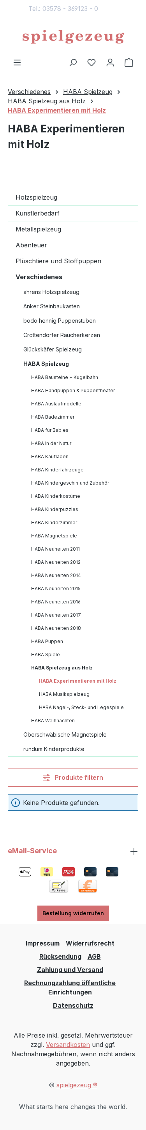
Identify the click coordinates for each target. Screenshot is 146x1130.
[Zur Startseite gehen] (73, 37)
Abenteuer (31, 245)
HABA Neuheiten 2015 (56, 588)
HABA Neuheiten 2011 (55, 549)
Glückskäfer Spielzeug (52, 349)
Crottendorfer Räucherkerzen (61, 335)
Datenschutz (73, 1005)
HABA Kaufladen (50, 456)
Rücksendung (60, 956)
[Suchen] (72, 62)
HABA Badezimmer (52, 417)
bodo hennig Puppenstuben (59, 320)
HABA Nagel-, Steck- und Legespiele (81, 707)
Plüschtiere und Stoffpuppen (58, 261)
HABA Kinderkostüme (55, 496)
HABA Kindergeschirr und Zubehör (70, 483)
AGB (94, 956)
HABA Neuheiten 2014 (56, 575)
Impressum (43, 943)
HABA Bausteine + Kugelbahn (64, 377)
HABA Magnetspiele (54, 536)
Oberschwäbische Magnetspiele (65, 734)
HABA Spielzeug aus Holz (62, 668)
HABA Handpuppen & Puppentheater (73, 390)
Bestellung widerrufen (73, 913)
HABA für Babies (50, 430)
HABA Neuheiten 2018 (56, 628)
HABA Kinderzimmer (54, 522)
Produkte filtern (78, 777)
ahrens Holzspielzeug (51, 292)
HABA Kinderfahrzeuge (57, 470)
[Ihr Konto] (110, 62)
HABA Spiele (45, 654)
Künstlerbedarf (38, 213)
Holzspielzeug (36, 197)
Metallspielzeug (38, 229)
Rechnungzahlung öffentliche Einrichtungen (70, 987)
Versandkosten (68, 1044)
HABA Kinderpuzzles (54, 509)
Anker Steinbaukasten (51, 306)
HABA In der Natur (51, 443)
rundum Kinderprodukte (53, 749)
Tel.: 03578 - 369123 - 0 (63, 8)
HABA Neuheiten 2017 (56, 615)
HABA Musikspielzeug (64, 694)
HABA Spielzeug (46, 363)
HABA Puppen (47, 641)
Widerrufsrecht (90, 943)
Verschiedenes (39, 277)
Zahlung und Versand (70, 970)
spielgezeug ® (76, 1085)
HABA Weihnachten (53, 720)
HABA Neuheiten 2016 (56, 602)
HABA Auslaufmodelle (56, 404)
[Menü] (17, 62)
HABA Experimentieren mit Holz (77, 681)
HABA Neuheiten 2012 (56, 562)
